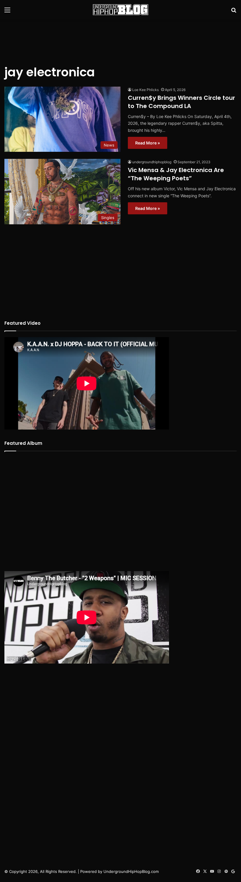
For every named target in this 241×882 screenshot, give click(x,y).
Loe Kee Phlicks (145, 89)
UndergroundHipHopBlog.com (131, 871)
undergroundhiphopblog (151, 162)
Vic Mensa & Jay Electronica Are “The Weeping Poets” (176, 174)
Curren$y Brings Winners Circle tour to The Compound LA (181, 102)
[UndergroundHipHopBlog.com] (120, 9)
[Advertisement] (120, 38)
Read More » (147, 142)
